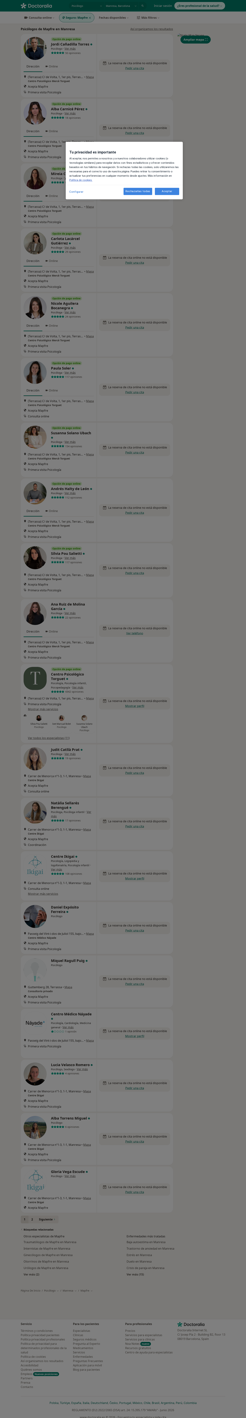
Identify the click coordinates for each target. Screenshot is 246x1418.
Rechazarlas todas (138, 191)
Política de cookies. (80, 180)
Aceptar (167, 191)
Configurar (76, 191)
